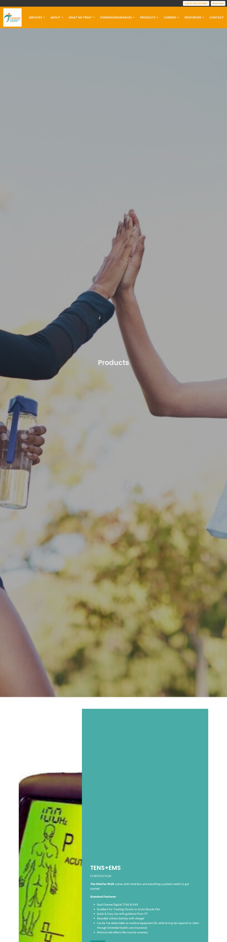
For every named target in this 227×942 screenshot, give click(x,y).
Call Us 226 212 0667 (196, 3)
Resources (193, 17)
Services (35, 17)
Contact (216, 17)
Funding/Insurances (116, 17)
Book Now (218, 3)
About (55, 17)
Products (148, 17)
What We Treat (80, 17)
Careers (170, 17)
